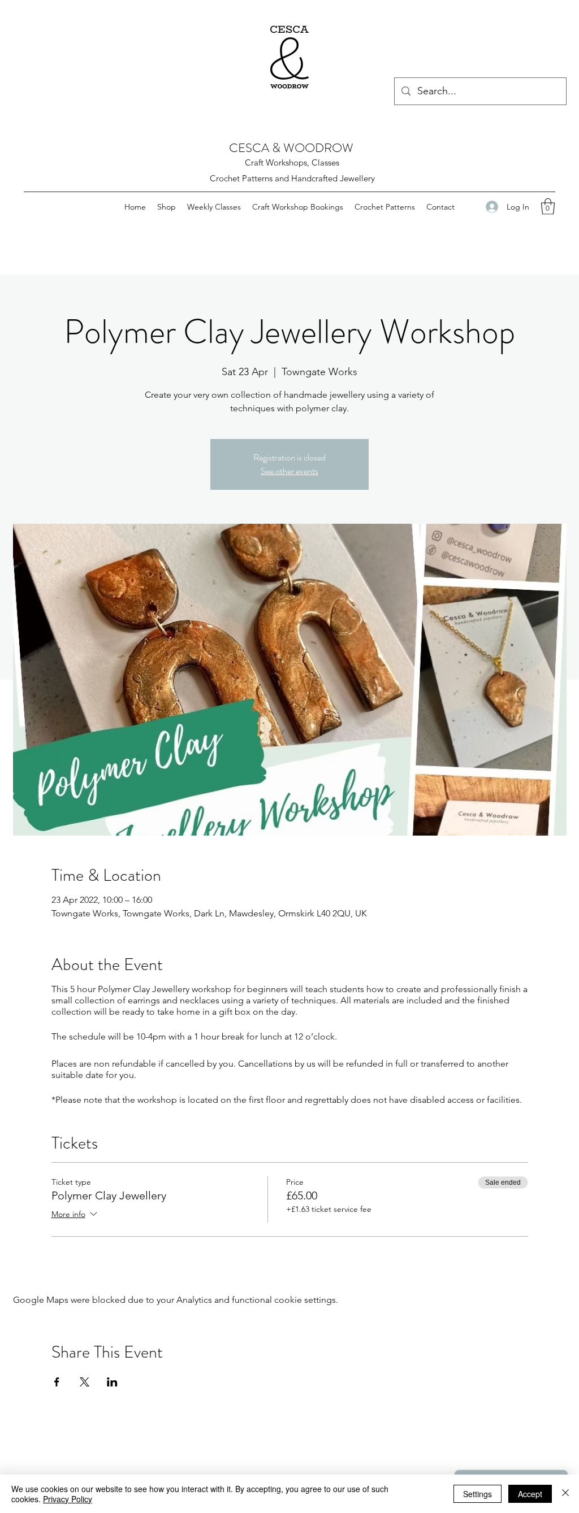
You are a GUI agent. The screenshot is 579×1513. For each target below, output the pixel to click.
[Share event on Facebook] (56, 1381)
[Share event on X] (84, 1381)
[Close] (565, 1494)
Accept (530, 1493)
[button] (548, 206)
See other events (289, 470)
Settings (477, 1493)
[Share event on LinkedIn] (112, 1381)
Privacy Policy (67, 1499)
